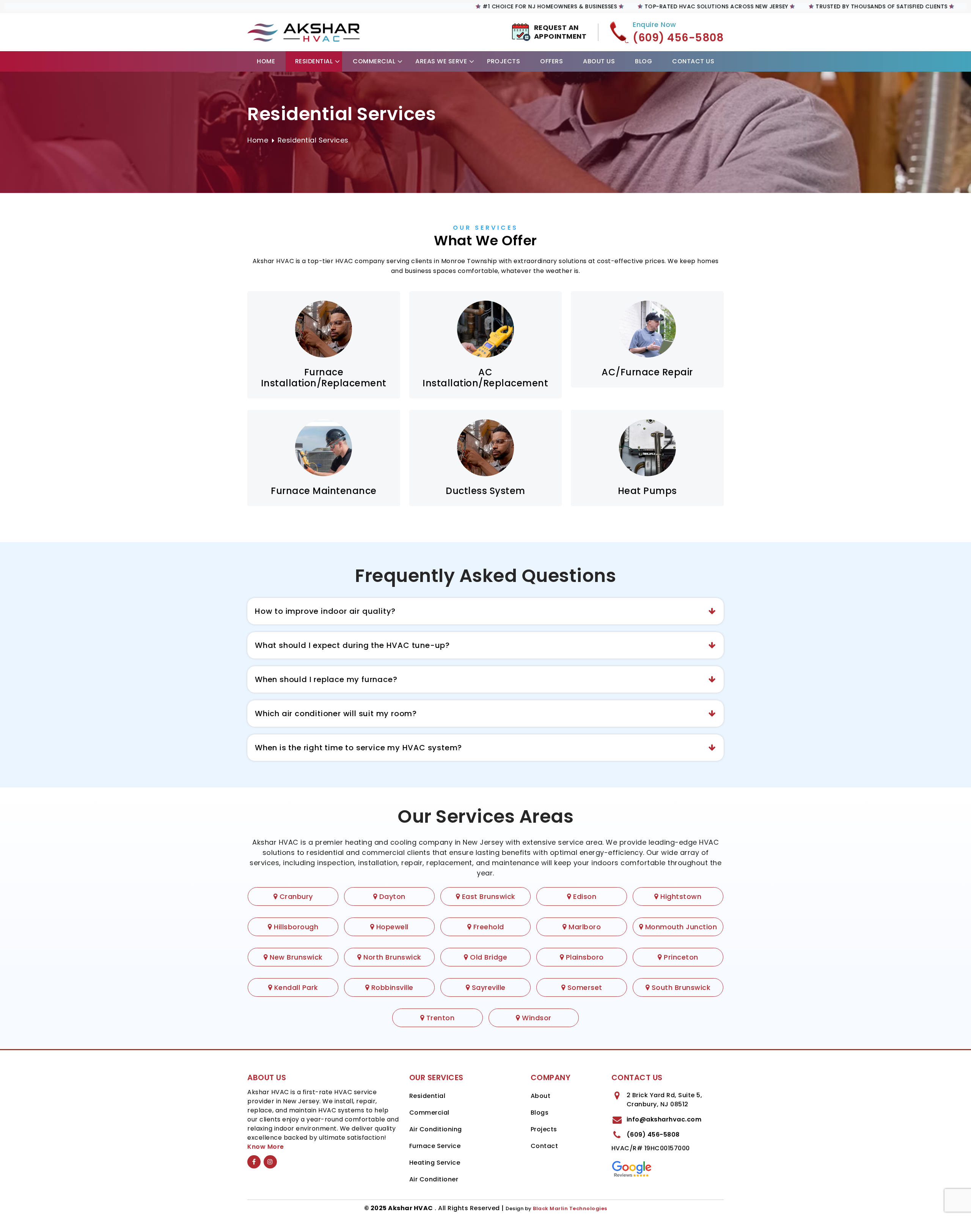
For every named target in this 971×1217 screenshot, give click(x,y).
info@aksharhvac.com (664, 1119)
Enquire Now (654, 24)
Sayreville (488, 987)
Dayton (391, 896)
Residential (314, 61)
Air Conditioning (435, 1129)
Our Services (485, 227)
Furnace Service (435, 1146)
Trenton (439, 1018)
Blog (643, 61)
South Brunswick (679, 987)
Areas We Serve (441, 61)
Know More (265, 1146)
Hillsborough (295, 927)
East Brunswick (487, 896)
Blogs (540, 1112)
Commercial (374, 61)
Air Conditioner (434, 1179)
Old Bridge (487, 957)
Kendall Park (295, 987)
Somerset (583, 987)
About (541, 1096)
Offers (551, 61)
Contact (544, 1146)
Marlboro (584, 927)
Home (266, 61)
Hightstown (679, 896)
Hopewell (391, 927)
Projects (503, 61)
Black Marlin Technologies (570, 1208)
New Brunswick (295, 957)
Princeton (680, 957)
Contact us (693, 61)
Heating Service (434, 1162)
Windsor (535, 1018)
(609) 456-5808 (653, 1134)
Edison (583, 896)
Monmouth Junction (680, 927)
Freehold (487, 927)
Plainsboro (584, 957)
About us (599, 61)
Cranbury (295, 896)
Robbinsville (391, 987)
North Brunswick (391, 957)
